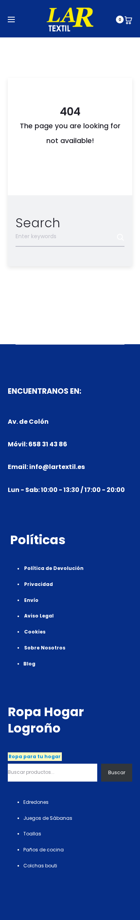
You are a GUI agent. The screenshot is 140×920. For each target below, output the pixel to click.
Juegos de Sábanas (47, 818)
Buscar (116, 772)
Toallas (32, 833)
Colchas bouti (40, 865)
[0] (128, 19)
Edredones (36, 802)
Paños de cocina (43, 849)
